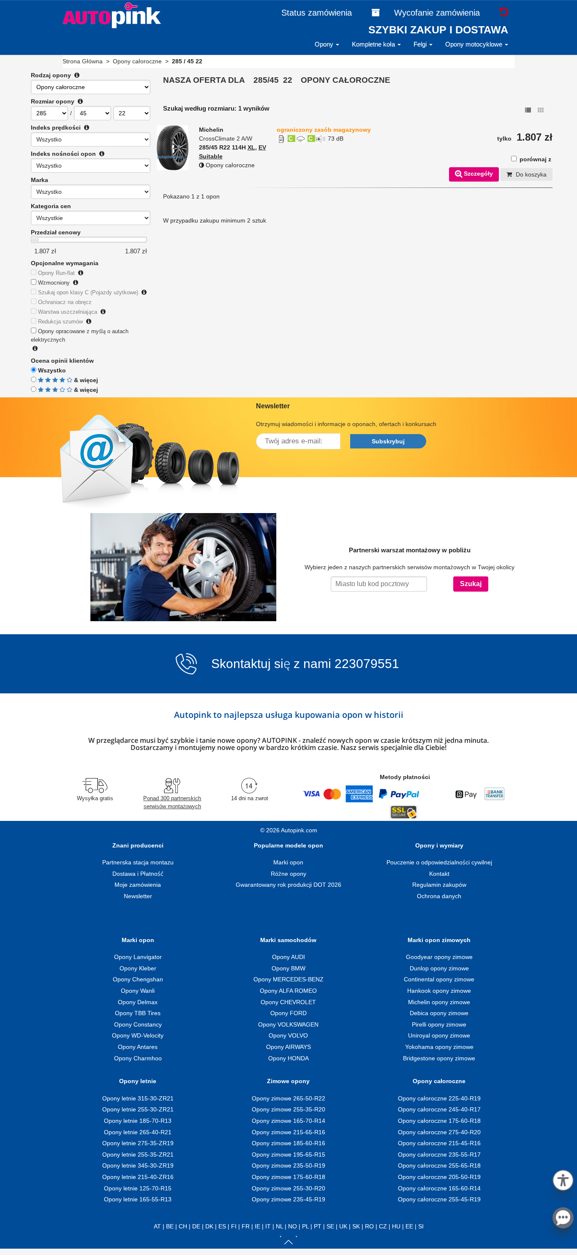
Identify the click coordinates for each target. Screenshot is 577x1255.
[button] (563, 1178)
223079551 (367, 663)
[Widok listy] (528, 110)
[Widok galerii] (540, 110)
